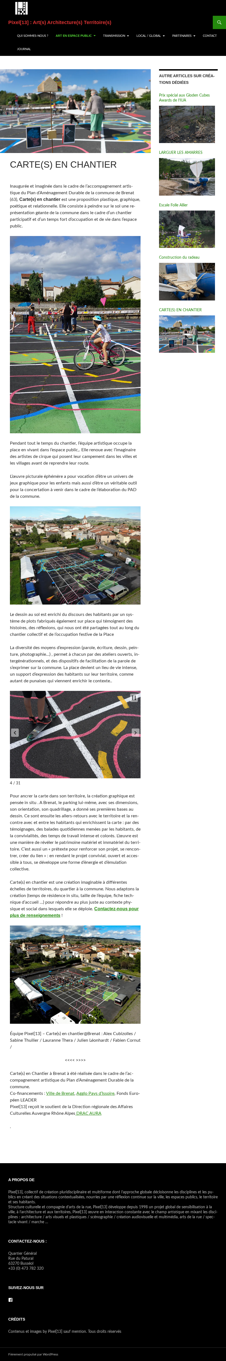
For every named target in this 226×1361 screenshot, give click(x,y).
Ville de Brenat (60, 1093)
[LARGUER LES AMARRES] (187, 177)
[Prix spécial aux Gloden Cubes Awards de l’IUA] (187, 124)
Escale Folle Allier (173, 205)
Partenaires (182, 35)
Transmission (114, 35)
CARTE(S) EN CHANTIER (180, 310)
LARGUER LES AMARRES (181, 153)
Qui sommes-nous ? (32, 35)
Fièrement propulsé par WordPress (33, 1354)
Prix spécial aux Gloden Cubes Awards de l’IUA (184, 98)
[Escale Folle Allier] (187, 229)
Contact (210, 35)
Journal (24, 49)
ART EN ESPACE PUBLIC (74, 35)
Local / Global (148, 35)
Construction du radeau (179, 258)
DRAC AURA (88, 1113)
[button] (15, 733)
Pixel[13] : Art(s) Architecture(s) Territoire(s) (59, 22)
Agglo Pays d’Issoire (95, 1093)
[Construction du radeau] (187, 281)
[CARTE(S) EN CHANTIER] (187, 334)
